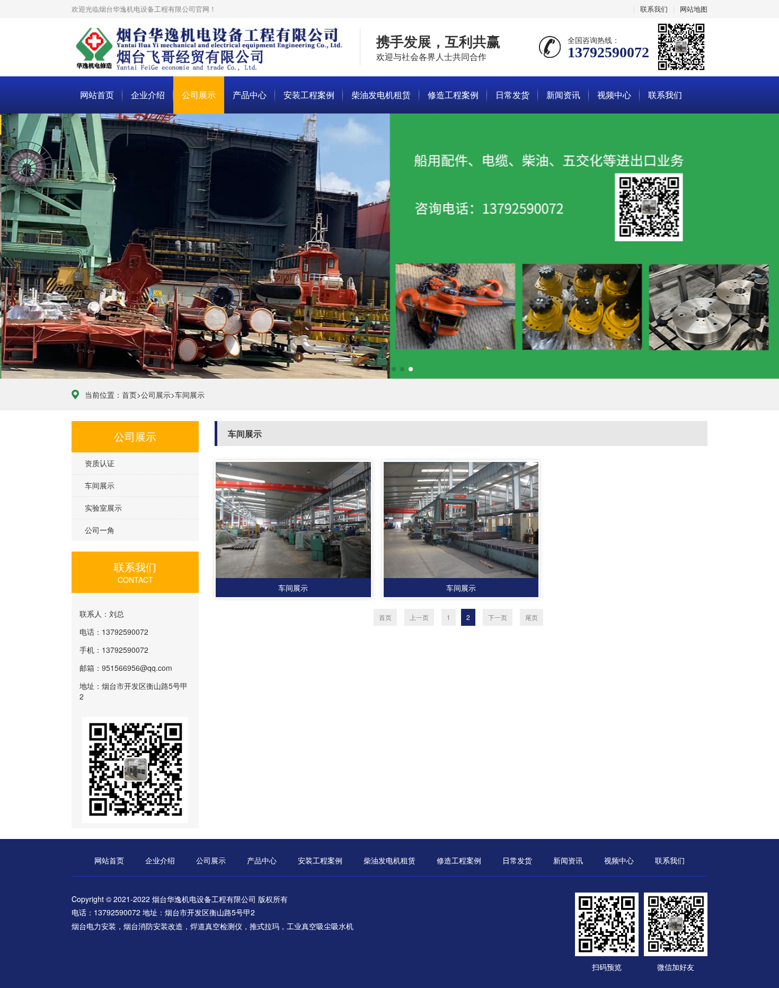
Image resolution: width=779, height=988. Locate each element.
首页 (129, 394)
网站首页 (97, 95)
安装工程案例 (309, 95)
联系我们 (654, 9)
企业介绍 (148, 95)
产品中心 (250, 95)
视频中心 (614, 95)
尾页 (531, 617)
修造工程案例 (453, 95)
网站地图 (693, 9)
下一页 (497, 617)
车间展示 (190, 394)
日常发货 (512, 95)
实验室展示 (103, 507)
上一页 (419, 617)
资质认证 (99, 463)
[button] (368, 369)
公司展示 (199, 95)
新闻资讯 (563, 95)
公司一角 (99, 529)
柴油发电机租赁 (381, 95)
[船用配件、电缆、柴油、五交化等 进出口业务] (389, 246)
